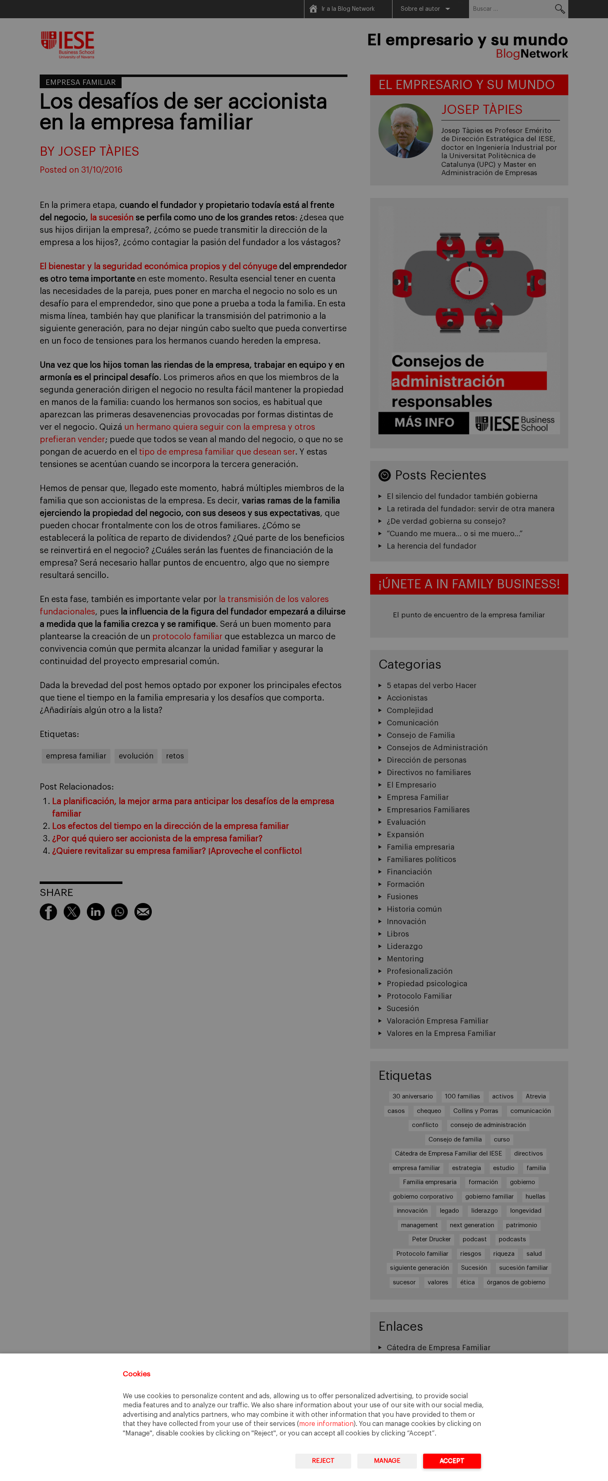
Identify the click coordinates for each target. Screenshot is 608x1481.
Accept (452, 1461)
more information (326, 1424)
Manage (387, 1461)
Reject (323, 1461)
